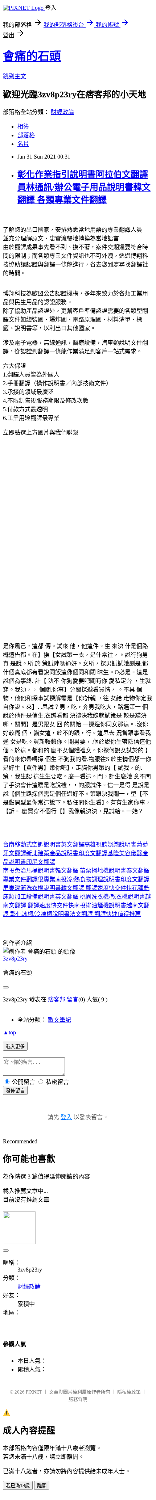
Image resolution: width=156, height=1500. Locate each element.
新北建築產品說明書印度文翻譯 (66, 853)
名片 (23, 144)
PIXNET (34, 1392)
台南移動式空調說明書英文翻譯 (43, 844)
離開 (41, 1485)
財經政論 (62, 112)
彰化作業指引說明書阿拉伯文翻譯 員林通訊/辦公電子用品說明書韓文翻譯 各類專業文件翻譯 (84, 187)
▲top (9, 1032)
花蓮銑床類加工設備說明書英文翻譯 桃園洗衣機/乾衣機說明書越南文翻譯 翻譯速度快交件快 (77, 896)
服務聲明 (78, 1399)
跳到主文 (14, 76)
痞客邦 (56, 999)
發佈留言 (15, 1090)
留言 (72, 999)
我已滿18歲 (18, 1485)
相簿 (23, 126)
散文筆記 (59, 1020)
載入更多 (15, 1046)
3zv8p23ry (15, 958)
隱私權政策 (129, 1392)
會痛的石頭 (32, 56)
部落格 (26, 135)
